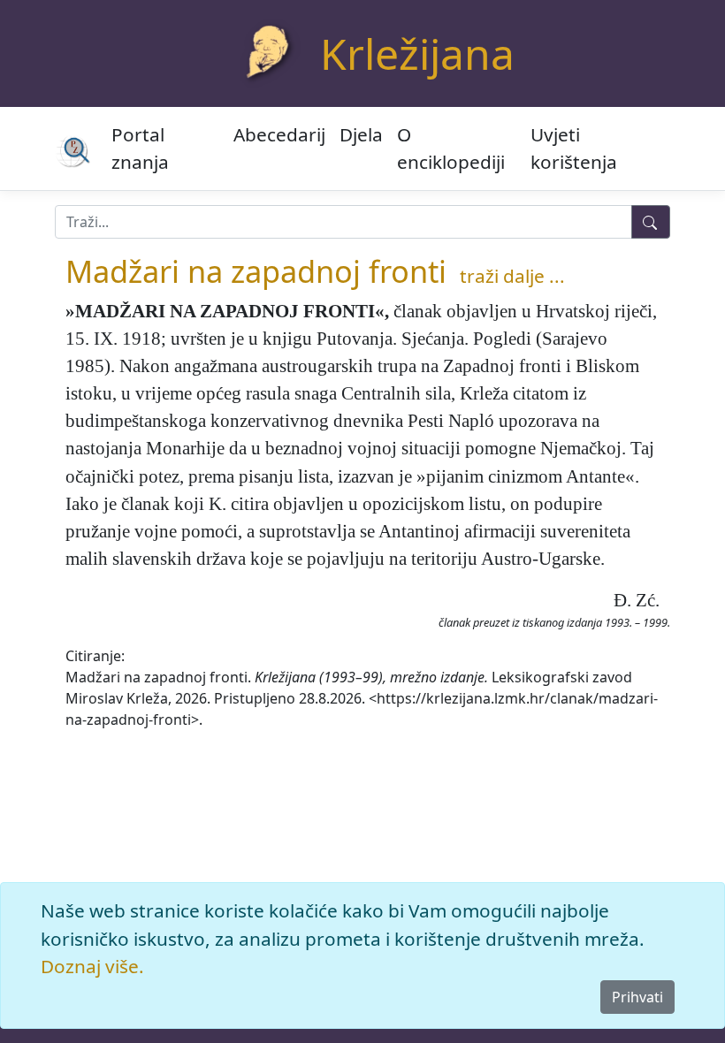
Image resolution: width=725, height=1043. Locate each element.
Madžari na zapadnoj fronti (255, 271)
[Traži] (650, 222)
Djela (361, 134)
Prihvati (637, 997)
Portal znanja (140, 148)
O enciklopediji (451, 148)
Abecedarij (279, 134)
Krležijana (417, 53)
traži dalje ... (512, 275)
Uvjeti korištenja (573, 148)
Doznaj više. (92, 966)
